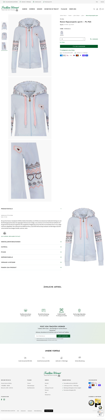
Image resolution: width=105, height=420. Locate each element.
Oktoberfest (47, 394)
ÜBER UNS (72, 9)
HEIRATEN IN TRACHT (51, 9)
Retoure (47, 390)
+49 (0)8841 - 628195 (5, 385)
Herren (32, 9)
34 (62, 39)
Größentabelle (95, 39)
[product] (29, 108)
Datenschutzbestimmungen (42, 340)
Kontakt (102, 1)
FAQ (97, 1)
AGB (18, 410)
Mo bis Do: (3, 388)
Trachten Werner (63, 15)
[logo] (10, 8)
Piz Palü (62, 19)
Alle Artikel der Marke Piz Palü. (10, 236)
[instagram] (4, 400)
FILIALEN (64, 9)
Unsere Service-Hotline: (6, 383)
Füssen (29, 383)
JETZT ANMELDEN (63, 336)
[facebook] (1, 400)
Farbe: (65, 29)
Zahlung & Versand (49, 388)
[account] (97, 9)
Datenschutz (23, 410)
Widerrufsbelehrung (38, 410)
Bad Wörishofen (31, 388)
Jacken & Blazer (77, 15)
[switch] (100, 414)
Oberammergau (30, 385)
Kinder (39, 9)
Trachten (70, 15)
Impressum (30, 410)
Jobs (46, 392)
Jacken (83, 15)
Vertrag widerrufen (48, 410)
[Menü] (103, 406)
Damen (24, 9)
